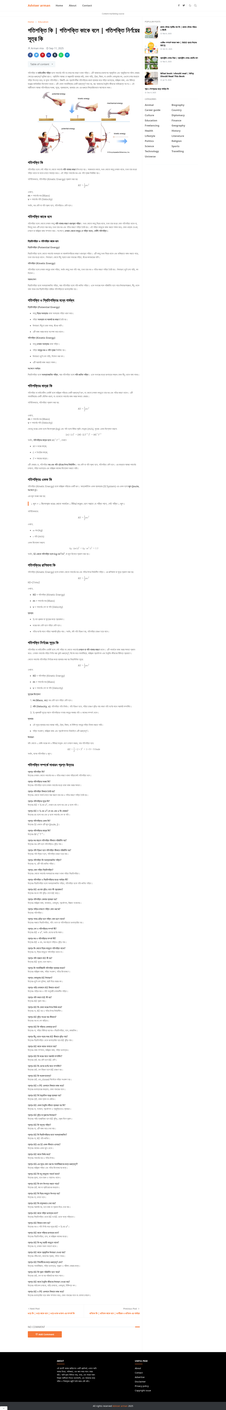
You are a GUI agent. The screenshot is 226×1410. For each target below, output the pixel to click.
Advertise (140, 1377)
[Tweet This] (36, 55)
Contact (139, 1372)
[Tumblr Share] (54, 55)
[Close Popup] (3, 1408)
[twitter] (183, 5)
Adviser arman (39, 5)
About (138, 1368)
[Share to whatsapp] (61, 55)
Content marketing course (113, 13)
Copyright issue (143, 1390)
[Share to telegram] (67, 55)
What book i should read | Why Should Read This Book (177, 75)
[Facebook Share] (30, 55)
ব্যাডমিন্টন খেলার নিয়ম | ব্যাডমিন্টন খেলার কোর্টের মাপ (179, 57)
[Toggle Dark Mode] (190, 5)
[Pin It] (42, 55)
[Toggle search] (195, 5)
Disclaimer (140, 1381)
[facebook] (178, 5)
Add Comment (46, 1334)
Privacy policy (142, 1386)
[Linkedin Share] (48, 55)
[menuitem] (59, 5)
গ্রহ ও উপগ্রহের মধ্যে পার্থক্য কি (157, 88)
